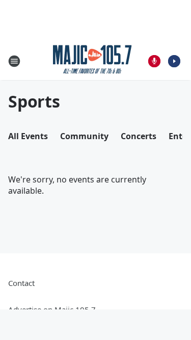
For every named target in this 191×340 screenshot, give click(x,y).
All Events (28, 136)
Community (84, 136)
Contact (21, 283)
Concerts (138, 136)
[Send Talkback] (154, 61)
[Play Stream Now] (174, 61)
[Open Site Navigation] (14, 61)
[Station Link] (92, 60)
